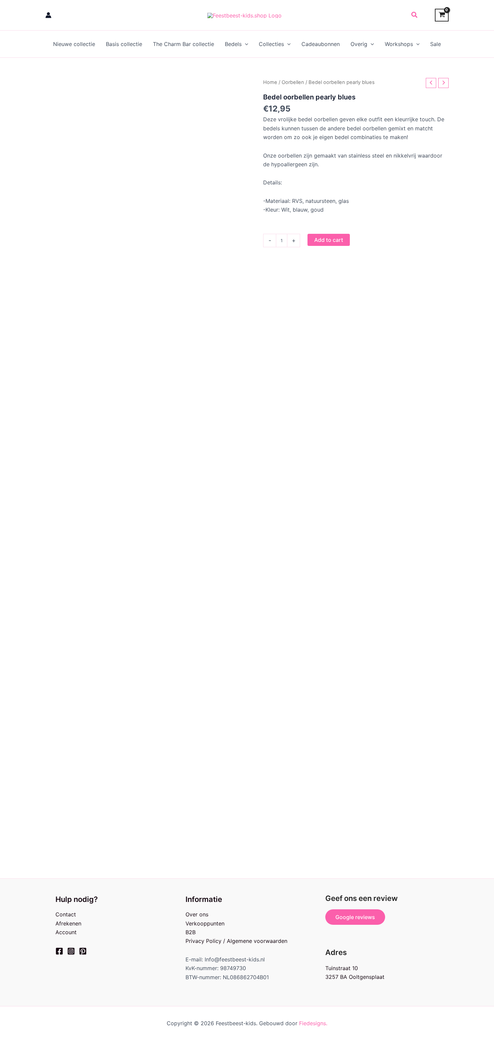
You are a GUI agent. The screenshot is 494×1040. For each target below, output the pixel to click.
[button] (414, 15)
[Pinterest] (83, 951)
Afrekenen (68, 923)
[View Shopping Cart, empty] (442, 15)
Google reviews (355, 917)
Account (66, 932)
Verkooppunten (205, 923)
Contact (65, 914)
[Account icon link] (48, 15)
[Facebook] (59, 951)
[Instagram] (71, 951)
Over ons (197, 914)
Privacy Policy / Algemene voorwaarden (236, 941)
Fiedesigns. (313, 1023)
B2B (191, 932)
